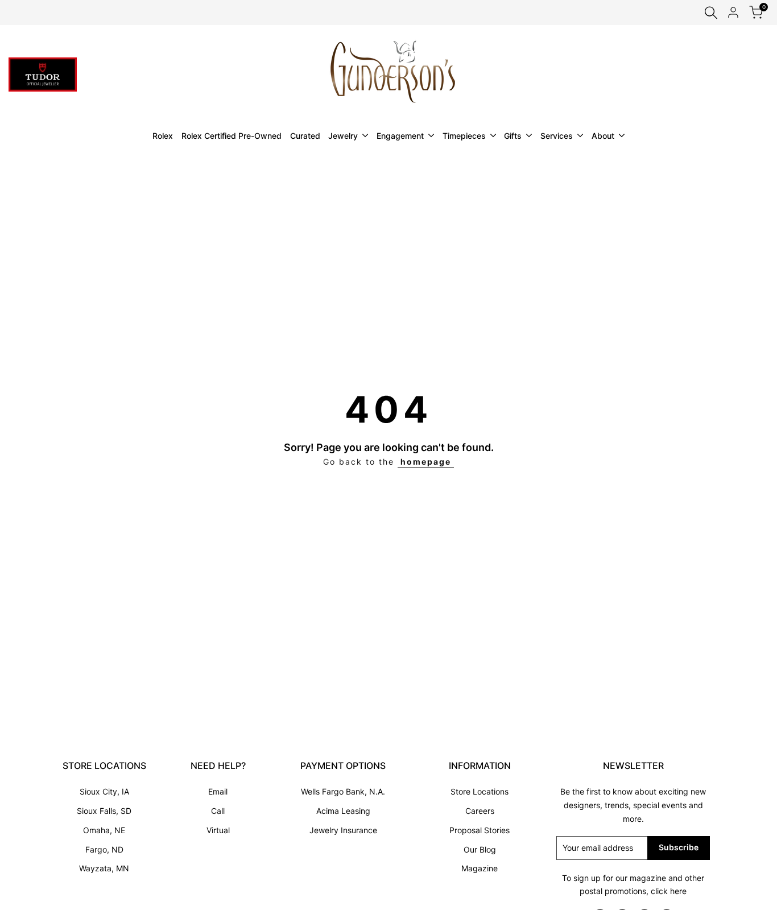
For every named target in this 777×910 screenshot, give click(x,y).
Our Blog (480, 849)
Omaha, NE (104, 830)
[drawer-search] (711, 12)
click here (669, 891)
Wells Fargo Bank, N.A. (343, 791)
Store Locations (480, 791)
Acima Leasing (343, 811)
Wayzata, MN (104, 868)
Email (218, 791)
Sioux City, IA (104, 791)
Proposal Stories (479, 830)
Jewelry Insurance (343, 830)
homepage (425, 461)
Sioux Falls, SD (104, 811)
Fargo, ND (104, 849)
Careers (479, 811)
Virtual (218, 830)
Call (218, 811)
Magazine (479, 868)
